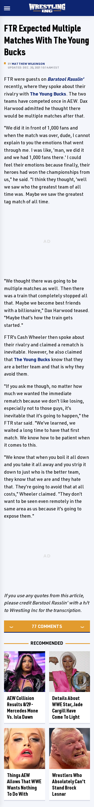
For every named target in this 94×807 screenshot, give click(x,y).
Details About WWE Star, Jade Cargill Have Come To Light (67, 707)
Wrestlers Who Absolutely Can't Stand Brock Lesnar (68, 784)
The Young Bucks (48, 94)
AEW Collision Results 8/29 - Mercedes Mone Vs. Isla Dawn (22, 707)
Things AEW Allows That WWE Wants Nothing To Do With (24, 784)
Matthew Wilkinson (28, 64)
